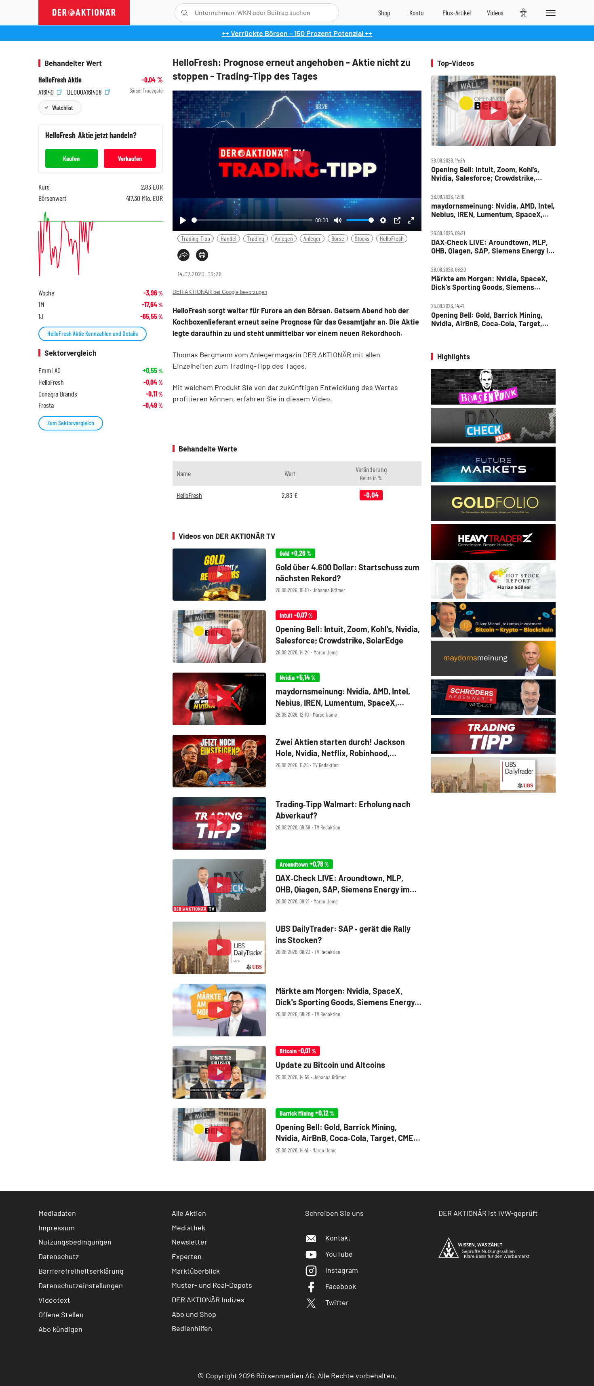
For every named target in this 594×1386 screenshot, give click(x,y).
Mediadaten (57, 1213)
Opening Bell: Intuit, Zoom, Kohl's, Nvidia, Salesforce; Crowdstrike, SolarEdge (485, 173)
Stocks (362, 238)
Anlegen (284, 238)
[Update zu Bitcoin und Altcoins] (297, 1072)
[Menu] (549, 12)
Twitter (337, 1302)
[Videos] (495, 12)
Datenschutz (58, 1256)
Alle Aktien (189, 1213)
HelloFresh (392, 238)
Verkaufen (130, 158)
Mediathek (188, 1227)
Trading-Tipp (195, 238)
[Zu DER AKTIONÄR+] (456, 12)
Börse (337, 238)
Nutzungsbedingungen (75, 1241)
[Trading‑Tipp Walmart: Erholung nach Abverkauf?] (297, 823)
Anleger (312, 238)
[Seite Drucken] (202, 255)
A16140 (46, 90)
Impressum (56, 1227)
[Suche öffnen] (184, 12)
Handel (228, 238)
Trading (255, 238)
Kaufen (71, 158)
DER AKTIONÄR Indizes (208, 1299)
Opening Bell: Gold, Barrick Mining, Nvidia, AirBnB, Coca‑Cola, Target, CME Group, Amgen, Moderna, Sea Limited (487, 319)
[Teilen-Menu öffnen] (183, 255)
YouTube (339, 1253)
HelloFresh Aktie (60, 80)
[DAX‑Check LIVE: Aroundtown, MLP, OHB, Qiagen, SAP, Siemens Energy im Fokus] (297, 885)
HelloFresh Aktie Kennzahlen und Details (92, 333)
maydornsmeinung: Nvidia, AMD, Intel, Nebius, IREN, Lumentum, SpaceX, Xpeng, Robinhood (493, 210)
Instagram (341, 1270)
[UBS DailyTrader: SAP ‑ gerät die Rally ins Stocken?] (297, 948)
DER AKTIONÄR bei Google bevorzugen (220, 292)
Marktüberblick (196, 1270)
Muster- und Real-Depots (212, 1285)
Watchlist (62, 107)
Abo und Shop (194, 1314)
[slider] (252, 220)
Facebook (340, 1286)
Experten (187, 1256)
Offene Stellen (61, 1314)
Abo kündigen (60, 1329)
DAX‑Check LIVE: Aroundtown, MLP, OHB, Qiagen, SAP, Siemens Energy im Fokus (492, 246)
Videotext (54, 1299)
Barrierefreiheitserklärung (81, 1270)
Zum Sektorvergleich (70, 422)
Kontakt (338, 1237)
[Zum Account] (416, 12)
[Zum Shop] (384, 12)
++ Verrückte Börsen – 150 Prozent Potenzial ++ (297, 33)
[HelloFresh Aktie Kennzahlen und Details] (100, 244)
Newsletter (189, 1241)
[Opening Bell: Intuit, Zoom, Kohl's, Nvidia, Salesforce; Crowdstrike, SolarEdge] (297, 636)
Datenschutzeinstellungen (80, 1285)
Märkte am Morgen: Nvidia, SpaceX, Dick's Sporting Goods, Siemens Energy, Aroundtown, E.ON (489, 282)
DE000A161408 (85, 90)
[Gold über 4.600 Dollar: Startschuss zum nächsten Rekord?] (297, 574)
